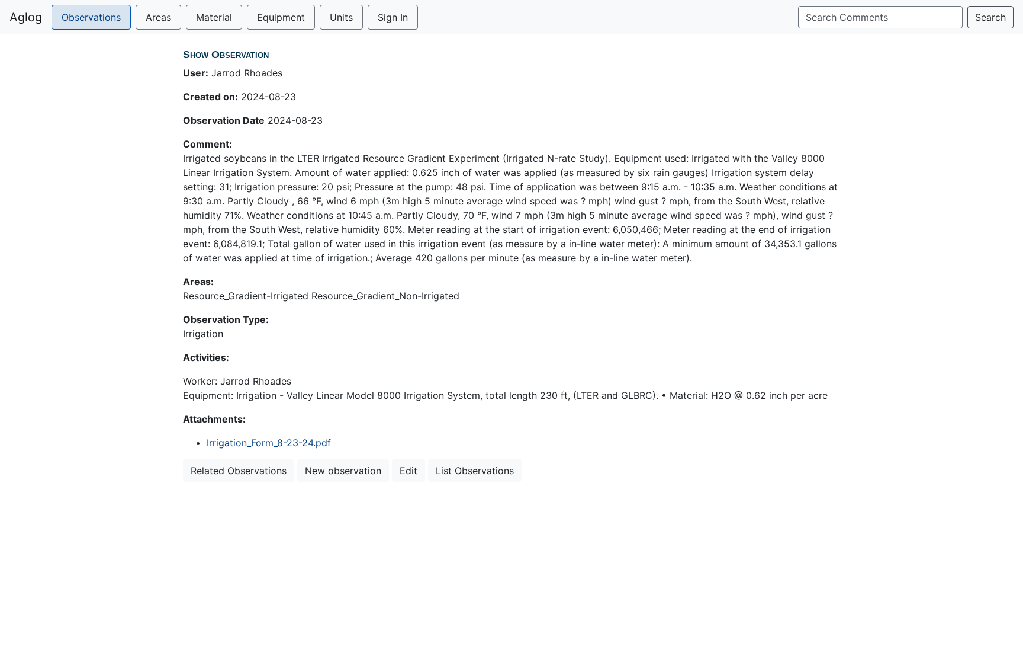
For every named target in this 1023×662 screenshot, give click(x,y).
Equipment (281, 17)
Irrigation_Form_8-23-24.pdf (269, 443)
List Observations (475, 470)
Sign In (393, 17)
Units (341, 17)
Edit (408, 470)
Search (990, 17)
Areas (158, 17)
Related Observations (239, 470)
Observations (91, 17)
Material (214, 17)
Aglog (25, 17)
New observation (343, 470)
